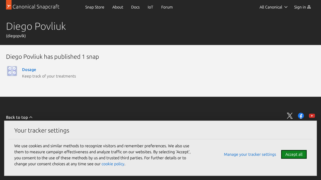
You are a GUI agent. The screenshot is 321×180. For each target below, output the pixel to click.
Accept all (293, 154)
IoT (150, 7)
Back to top (17, 117)
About (117, 7)
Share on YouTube (312, 116)
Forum (167, 7)
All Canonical (271, 7)
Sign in (300, 7)
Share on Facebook (301, 116)
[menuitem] (94, 7)
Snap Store (94, 7)
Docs (135, 7)
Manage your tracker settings (250, 154)
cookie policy (113, 164)
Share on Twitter (290, 116)
